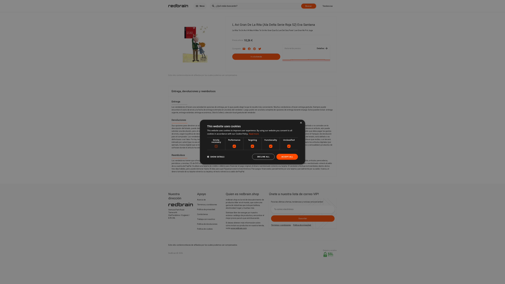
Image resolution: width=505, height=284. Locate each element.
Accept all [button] (287, 156)
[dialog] (252, 142)
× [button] (301, 123)
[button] (215, 157)
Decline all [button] (263, 156)
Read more (254, 133)
